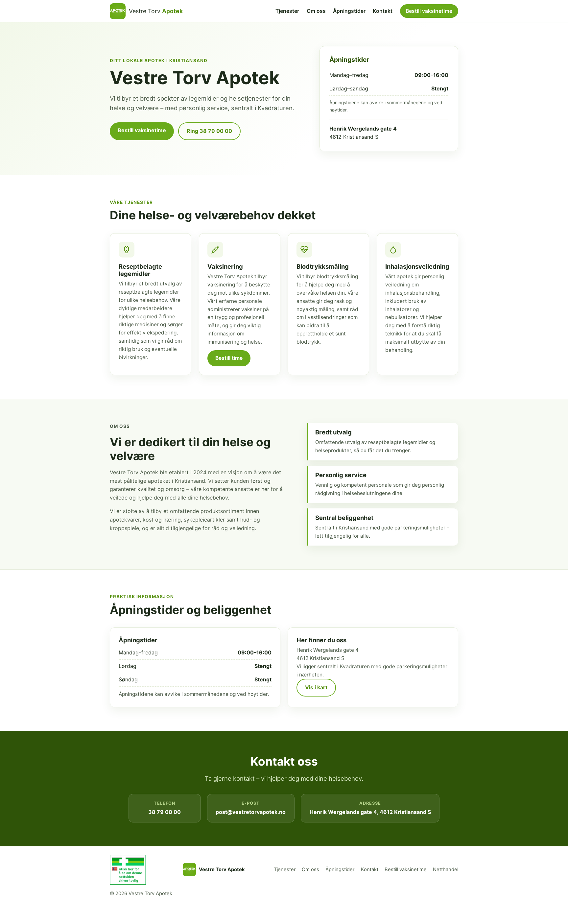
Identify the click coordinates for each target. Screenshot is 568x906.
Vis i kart (316, 687)
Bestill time (229, 358)
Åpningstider (349, 11)
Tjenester (287, 11)
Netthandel (445, 869)
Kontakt (382, 11)
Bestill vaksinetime (429, 11)
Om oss (316, 11)
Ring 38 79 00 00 (209, 131)
